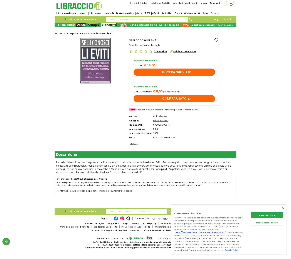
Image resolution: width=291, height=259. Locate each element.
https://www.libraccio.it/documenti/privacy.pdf (200, 232)
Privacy (135, 223)
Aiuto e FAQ (178, 3)
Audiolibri (167, 13)
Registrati (215, 3)
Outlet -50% (143, 13)
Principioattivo (160, 120)
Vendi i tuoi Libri (192, 3)
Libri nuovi (95, 13)
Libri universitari (125, 13)
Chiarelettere (160, 116)
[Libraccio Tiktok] (128, 220)
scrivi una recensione (184, 51)
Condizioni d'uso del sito (105, 227)
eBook (155, 13)
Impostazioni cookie (267, 222)
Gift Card (203, 13)
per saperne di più (171, 91)
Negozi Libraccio (223, 19)
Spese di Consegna (94, 223)
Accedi (204, 3)
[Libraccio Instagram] (122, 220)
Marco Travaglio (152, 45)
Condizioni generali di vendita (74, 227)
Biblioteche (166, 223)
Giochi (178, 13)
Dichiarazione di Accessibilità (135, 227)
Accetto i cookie (266, 215)
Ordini (144, 3)
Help (125, 223)
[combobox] (147, 19)
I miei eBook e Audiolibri (160, 3)
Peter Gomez (136, 45)
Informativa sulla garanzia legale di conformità (115, 230)
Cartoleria (190, 13)
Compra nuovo (174, 72)
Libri (69, 19)
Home (58, 33)
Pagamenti (113, 223)
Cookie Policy (232, 250)
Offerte (215, 13)
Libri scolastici (71, 13)
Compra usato (174, 98)
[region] (228, 229)
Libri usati (108, 13)
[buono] (145, 25)
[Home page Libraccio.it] (79, 9)
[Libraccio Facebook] (116, 220)
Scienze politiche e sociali (77, 33)
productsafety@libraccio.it (120, 191)
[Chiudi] (283, 208)
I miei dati (134, 3)
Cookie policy (149, 223)
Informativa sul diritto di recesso (159, 230)
